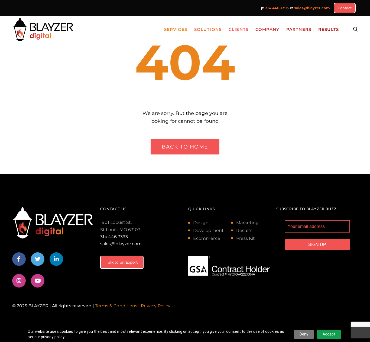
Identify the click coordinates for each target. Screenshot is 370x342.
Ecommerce (206, 238)
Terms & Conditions (116, 305)
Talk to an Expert (122, 262)
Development (208, 230)
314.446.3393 (277, 8)
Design (201, 222)
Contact (345, 8)
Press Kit (245, 238)
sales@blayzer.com (312, 8)
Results (244, 230)
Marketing (247, 222)
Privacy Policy (155, 305)
